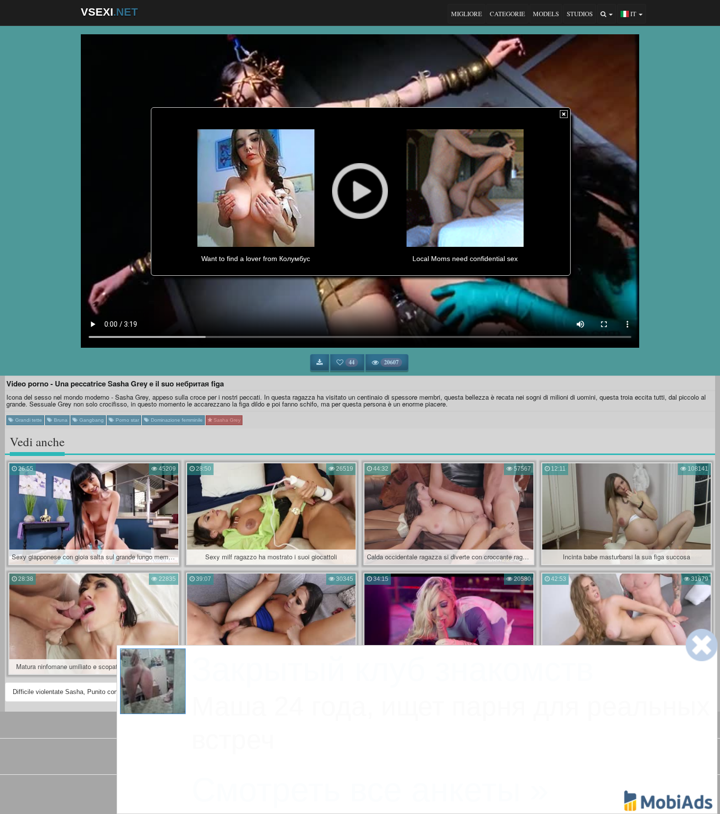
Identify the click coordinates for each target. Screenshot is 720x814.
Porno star (126, 420)
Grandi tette (28, 420)
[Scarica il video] (319, 362)
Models (546, 13)
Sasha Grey (226, 420)
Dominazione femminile (176, 420)
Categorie (507, 13)
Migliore (466, 13)
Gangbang (91, 420)
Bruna (60, 420)
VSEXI (109, 12)
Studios (580, 13)
